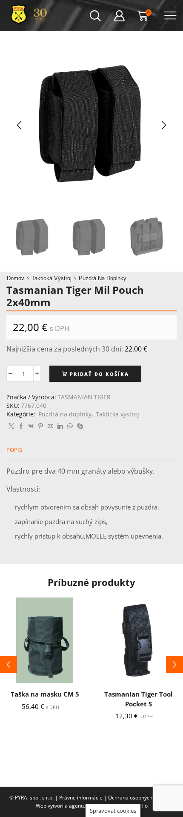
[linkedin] (60, 426)
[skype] (79, 426)
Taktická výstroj (51, 278)
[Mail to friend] (50, 426)
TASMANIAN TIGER (84, 397)
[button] (19, 125)
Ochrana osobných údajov (138, 797)
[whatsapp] (70, 426)
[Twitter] (11, 426)
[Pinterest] (41, 426)
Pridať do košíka (99, 374)
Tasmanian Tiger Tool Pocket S (138, 699)
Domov (15, 278)
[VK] (31, 426)
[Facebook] (21, 426)
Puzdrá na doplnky (102, 278)
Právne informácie (81, 797)
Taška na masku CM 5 (45, 694)
